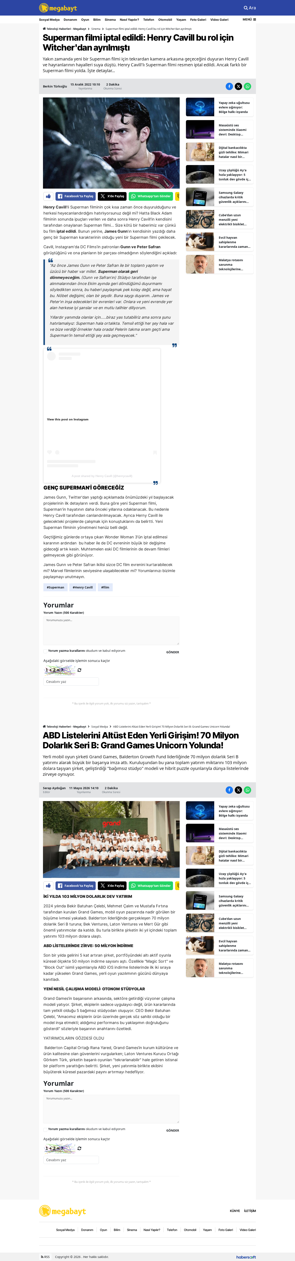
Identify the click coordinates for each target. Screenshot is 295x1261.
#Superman (55, 587)
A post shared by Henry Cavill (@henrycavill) (102, 476)
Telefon (148, 19)
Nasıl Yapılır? (129, 19)
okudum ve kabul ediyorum (86, 651)
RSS (46, 1257)
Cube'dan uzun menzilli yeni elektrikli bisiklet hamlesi (231, 219)
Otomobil (165, 19)
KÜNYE (235, 1211)
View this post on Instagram (67, 419)
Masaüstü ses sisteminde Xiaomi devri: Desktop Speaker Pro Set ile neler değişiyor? (233, 130)
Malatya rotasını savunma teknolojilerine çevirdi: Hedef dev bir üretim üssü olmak (235, 264)
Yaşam (181, 19)
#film (105, 587)
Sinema (110, 19)
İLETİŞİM (250, 1211)
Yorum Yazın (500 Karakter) (63, 613)
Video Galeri (219, 19)
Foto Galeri (198, 19)
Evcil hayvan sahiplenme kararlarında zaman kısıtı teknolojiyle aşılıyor (233, 242)
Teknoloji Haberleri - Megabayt (66, 29)
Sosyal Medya (49, 19)
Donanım (70, 19)
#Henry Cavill (83, 587)
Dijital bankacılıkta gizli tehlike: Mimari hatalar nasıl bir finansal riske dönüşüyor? (233, 152)
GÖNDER (172, 652)
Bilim (97, 19)
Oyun (85, 19)
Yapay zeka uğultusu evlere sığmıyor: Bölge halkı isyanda (234, 107)
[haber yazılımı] (246, 1257)
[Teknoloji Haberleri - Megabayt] (63, 1210)
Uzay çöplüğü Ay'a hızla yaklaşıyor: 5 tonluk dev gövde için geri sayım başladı (235, 174)
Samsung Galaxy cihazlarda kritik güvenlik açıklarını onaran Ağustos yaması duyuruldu (232, 197)
